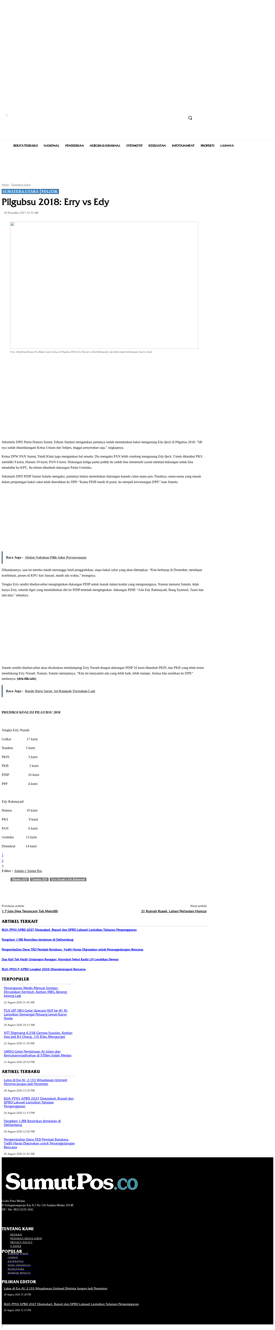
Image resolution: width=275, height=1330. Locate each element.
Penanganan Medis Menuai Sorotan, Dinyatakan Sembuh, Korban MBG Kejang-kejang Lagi (36, 992)
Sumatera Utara (21, 184)
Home (5, 184)
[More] (102, 363)
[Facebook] (40, 364)
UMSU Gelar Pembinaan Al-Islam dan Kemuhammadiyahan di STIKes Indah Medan (38, 1053)
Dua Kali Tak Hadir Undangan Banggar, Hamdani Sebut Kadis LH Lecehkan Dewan (60, 959)
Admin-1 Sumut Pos (28, 871)
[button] (190, 118)
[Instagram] (12, 1217)
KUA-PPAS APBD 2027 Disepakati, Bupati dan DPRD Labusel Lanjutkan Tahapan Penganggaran (69, 930)
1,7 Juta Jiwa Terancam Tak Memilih (30, 911)
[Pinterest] (71, 364)
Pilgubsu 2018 (19, 879)
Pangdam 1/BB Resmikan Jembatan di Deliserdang (37, 940)
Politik (49, 191)
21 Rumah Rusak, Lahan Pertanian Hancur (174, 911)
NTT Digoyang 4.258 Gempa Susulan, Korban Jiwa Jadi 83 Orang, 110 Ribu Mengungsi (38, 1035)
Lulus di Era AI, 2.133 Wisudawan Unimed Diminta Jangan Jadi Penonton (35, 1082)
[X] (56, 364)
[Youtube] (27, 1217)
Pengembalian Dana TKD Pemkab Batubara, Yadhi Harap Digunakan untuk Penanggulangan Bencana (72, 949)
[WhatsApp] (87, 364)
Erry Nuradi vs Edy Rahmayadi (68, 879)
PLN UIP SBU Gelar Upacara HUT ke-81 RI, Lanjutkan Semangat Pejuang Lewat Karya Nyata (36, 1014)
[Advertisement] (137, 164)
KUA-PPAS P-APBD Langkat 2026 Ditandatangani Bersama (44, 969)
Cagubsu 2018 (39, 879)
